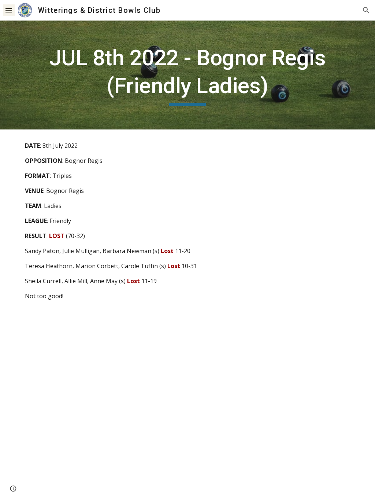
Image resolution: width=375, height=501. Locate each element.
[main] (187, 75)
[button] (9, 10)
